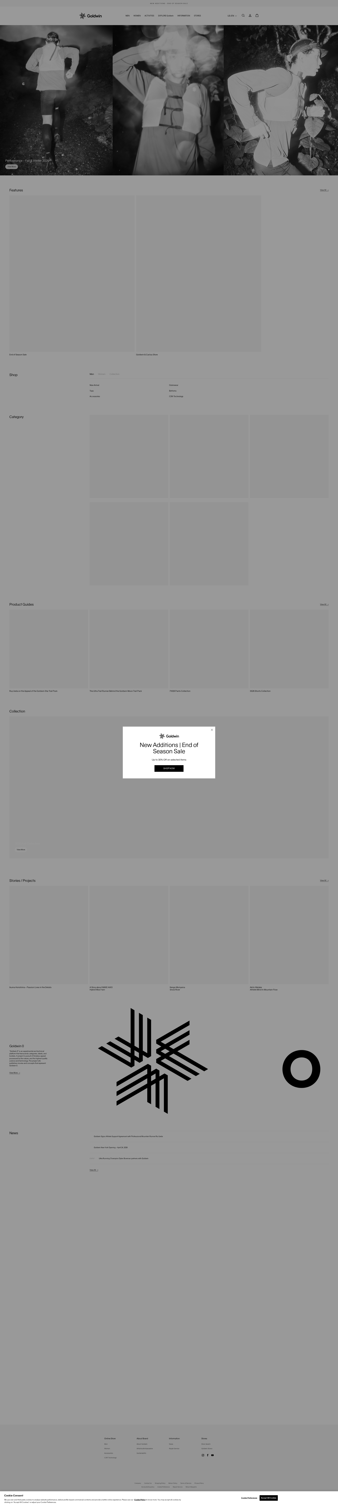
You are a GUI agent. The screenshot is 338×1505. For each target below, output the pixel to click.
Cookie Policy (139, 1500)
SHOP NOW (169, 768)
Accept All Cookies (268, 1498)
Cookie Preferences (249, 1498)
